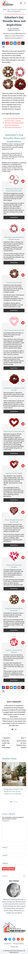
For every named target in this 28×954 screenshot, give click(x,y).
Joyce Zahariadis (14, 28)
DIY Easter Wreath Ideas (13, 127)
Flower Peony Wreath (14, 282)
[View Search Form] (24, 3)
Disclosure (7, 944)
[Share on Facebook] (3, 43)
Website (5, 863)
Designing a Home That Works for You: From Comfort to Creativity (13, 791)
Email (5, 855)
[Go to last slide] (4, 781)
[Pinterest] (18, 939)
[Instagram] (14, 939)
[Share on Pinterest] (7, 43)
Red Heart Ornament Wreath (14, 431)
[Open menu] (21, 3)
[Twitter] (9, 939)
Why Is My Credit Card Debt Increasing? (6, 742)
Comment (6, 821)
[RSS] (22, 939)
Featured (9, 14)
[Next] (23, 781)
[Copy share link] (11, 43)
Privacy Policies (18, 944)
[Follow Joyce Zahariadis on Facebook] (12, 729)
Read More (14, 217)
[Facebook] (5, 939)
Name (5, 847)
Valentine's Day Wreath (14, 473)
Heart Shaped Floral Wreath (14, 330)
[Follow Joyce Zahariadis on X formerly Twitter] (15, 729)
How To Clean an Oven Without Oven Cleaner (21, 742)
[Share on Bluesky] (15, 43)
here (22, 38)
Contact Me (14, 947)
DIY (4, 14)
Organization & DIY (19, 14)
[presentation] (14, 774)
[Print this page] (19, 43)
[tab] (10, 801)
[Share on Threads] (22, 43)
